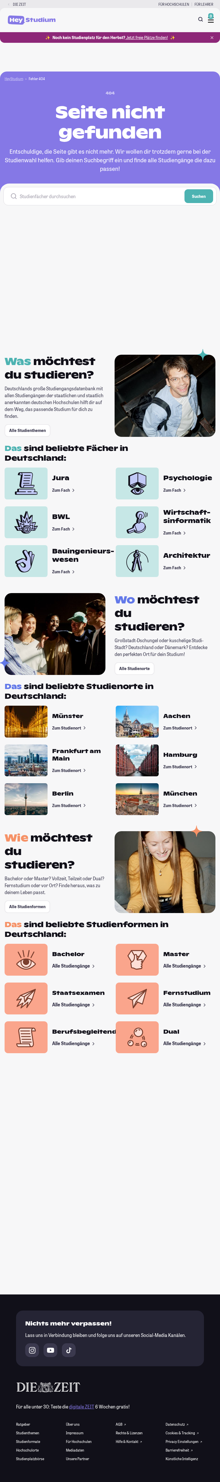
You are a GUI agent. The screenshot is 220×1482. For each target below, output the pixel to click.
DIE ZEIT (19, 4)
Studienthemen (27, 1433)
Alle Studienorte (134, 668)
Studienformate (28, 1441)
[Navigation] (210, 20)
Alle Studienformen (27, 906)
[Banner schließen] (212, 37)
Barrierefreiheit (178, 1450)
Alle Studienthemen (27, 430)
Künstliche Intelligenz (182, 1458)
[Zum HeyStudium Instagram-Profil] (32, 1350)
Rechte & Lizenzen (129, 1433)
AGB (119, 1424)
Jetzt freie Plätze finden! (146, 37)
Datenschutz (175, 1424)
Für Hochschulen (173, 4)
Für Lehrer (204, 4)
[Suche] (200, 19)
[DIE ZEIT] (9, 4)
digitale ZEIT (81, 1407)
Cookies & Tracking (181, 1433)
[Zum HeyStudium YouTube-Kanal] (50, 1350)
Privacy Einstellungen (182, 1441)
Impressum (74, 1433)
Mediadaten (75, 1450)
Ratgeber (23, 1424)
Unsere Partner (77, 1458)
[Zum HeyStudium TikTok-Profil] (69, 1350)
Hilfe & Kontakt (127, 1441)
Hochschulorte (27, 1450)
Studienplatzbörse (30, 1458)
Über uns (73, 1424)
